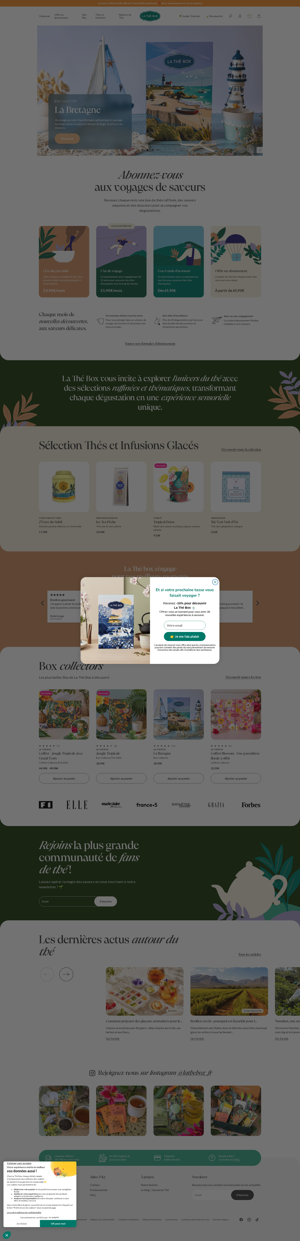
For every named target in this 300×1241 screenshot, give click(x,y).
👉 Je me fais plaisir (184, 636)
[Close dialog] (215, 582)
